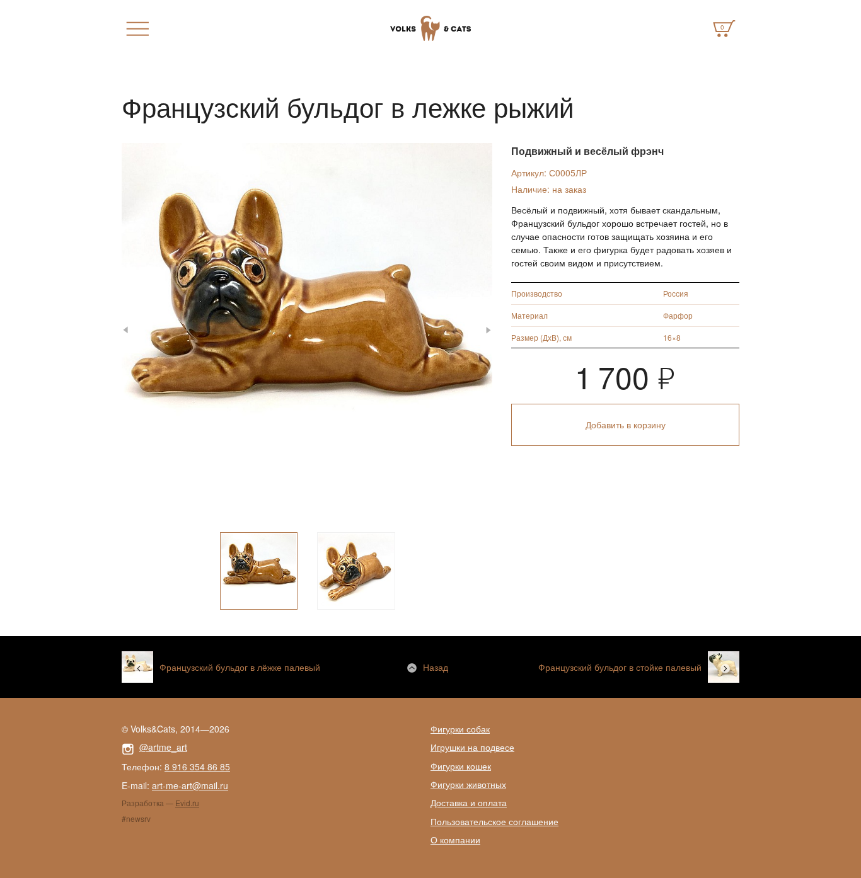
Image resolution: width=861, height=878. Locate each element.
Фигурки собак (460, 728)
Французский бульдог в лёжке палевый (239, 667)
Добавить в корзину (626, 424)
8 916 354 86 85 (197, 766)
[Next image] (480, 330)
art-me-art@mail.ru (190, 785)
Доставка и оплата (468, 802)
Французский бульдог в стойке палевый (620, 667)
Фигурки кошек (460, 766)
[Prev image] (133, 330)
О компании (455, 839)
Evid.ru (187, 802)
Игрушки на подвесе (472, 747)
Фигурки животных (468, 784)
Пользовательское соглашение (494, 821)
